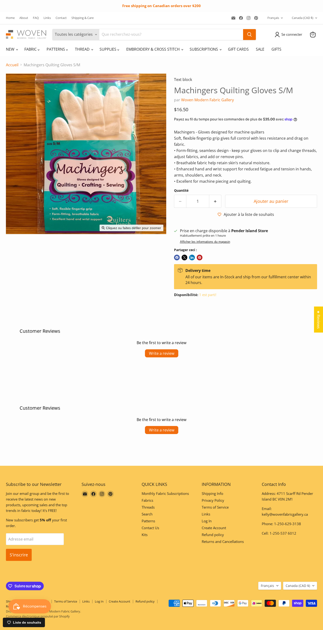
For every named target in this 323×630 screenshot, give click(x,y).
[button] (289, 34)
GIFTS (276, 49)
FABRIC (31, 49)
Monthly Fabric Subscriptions (165, 493)
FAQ (36, 18)
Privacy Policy (213, 500)
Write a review (161, 353)
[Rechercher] (249, 34)
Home (10, 18)
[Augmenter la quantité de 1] (215, 201)
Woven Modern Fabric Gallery (207, 99)
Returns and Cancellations (223, 541)
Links (47, 18)
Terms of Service (215, 507)
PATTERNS (56, 49)
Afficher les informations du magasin (205, 242)
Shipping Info (212, 493)
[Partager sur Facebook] (177, 257)
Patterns (148, 521)
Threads (148, 507)
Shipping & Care (82, 18)
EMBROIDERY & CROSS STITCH (153, 49)
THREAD (83, 49)
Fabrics (147, 500)
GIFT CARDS (238, 49)
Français (273, 18)
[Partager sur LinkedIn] (192, 257)
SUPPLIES (108, 49)
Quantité (181, 190)
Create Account (214, 527)
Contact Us (150, 527)
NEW (10, 49)
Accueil (12, 65)
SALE (260, 49)
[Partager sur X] (184, 257)
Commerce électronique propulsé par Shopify (38, 616)
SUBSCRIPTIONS (204, 49)
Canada (302, 18)
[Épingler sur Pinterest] (199, 257)
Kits (145, 534)
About (23, 18)
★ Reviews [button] (318, 319)
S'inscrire (19, 555)
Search (147, 514)
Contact (61, 18)
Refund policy (213, 534)
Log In (207, 521)
